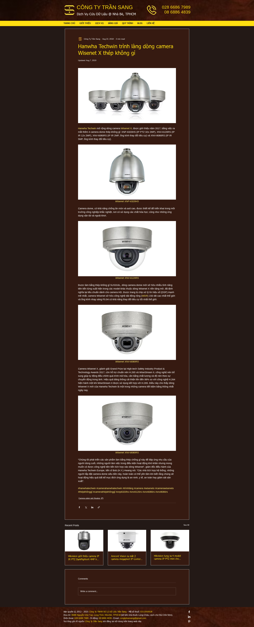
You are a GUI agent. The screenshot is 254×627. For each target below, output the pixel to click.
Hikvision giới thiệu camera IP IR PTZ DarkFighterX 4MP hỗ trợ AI (83, 558)
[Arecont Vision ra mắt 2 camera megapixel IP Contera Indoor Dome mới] (127, 540)
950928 (148, 612)
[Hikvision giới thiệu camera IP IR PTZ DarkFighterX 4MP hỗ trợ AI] (84, 540)
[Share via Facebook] (79, 507)
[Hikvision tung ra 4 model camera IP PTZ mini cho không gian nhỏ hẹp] (170, 540)
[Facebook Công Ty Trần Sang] (189, 612)
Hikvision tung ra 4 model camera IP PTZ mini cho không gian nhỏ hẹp (167, 557)
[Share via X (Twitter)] (86, 507)
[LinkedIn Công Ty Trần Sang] (189, 616)
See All (186, 525)
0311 (142, 612)
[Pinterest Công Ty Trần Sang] (189, 621)
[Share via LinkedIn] (92, 507)
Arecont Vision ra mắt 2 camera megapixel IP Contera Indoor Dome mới (126, 558)
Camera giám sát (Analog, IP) (91, 498)
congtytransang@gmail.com (133, 618)
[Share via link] (98, 507)
